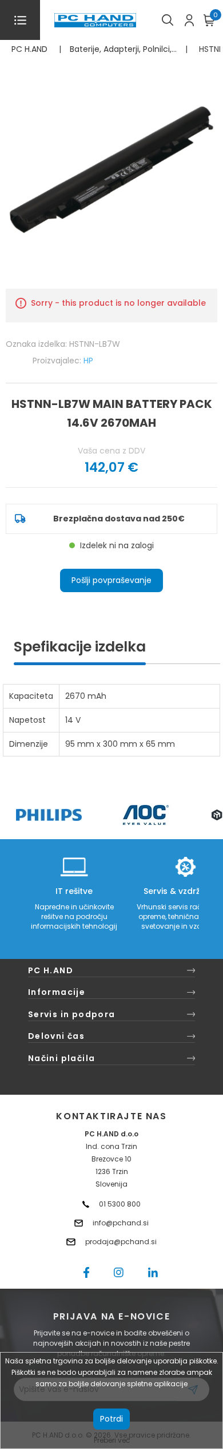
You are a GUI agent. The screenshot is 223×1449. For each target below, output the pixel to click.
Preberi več (112, 1440)
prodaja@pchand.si (121, 1241)
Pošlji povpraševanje (111, 580)
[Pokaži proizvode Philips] (49, 815)
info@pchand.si (121, 1223)
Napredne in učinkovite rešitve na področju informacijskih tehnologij (74, 916)
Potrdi (111, 1418)
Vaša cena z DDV (111, 450)
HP (88, 360)
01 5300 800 (120, 1204)
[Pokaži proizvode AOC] (146, 815)
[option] (48, 815)
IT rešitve (74, 891)
